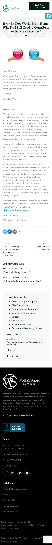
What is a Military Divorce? (16, 272)
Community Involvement (24, 309)
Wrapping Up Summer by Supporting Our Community (24, 343)
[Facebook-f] (5, 473)
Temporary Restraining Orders (26, 328)
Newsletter (17, 320)
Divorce (15, 316)
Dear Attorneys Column (15, 277)
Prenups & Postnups (21, 324)
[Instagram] (12, 473)
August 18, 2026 (11, 339)
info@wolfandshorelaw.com (15, 210)
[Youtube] (27, 473)
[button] (48, 16)
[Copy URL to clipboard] (19, 231)
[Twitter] (19, 473)
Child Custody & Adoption (24, 301)
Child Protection (19, 305)
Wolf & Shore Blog (13, 268)
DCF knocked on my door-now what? (22, 281)
